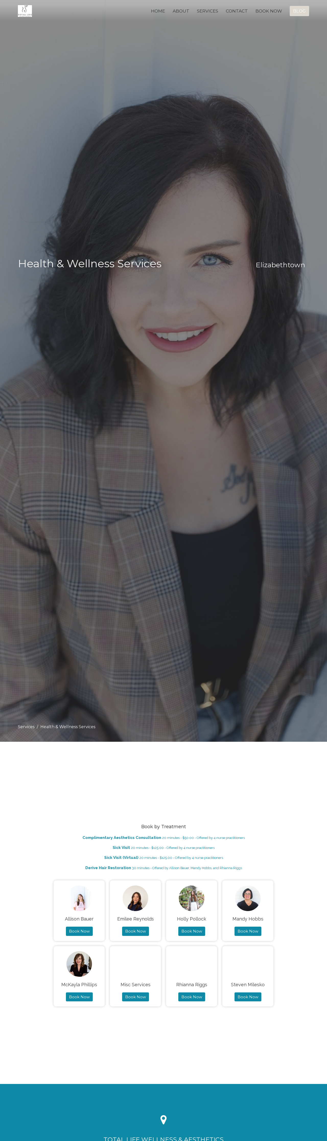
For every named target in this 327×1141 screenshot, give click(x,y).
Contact (237, 11)
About (181, 11)
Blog (299, 11)
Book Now (268, 11)
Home (158, 11)
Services (207, 11)
